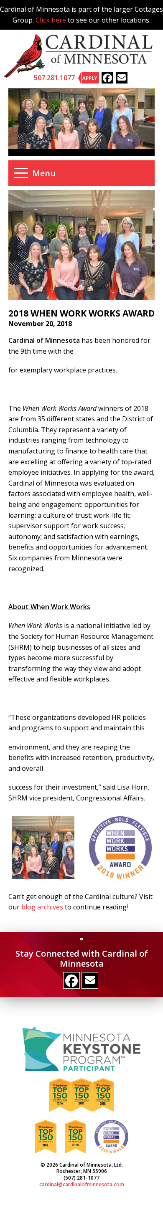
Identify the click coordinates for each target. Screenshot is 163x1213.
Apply (89, 78)
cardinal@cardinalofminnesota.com (81, 1184)
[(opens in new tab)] (81, 1048)
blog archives (42, 907)
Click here (51, 20)
